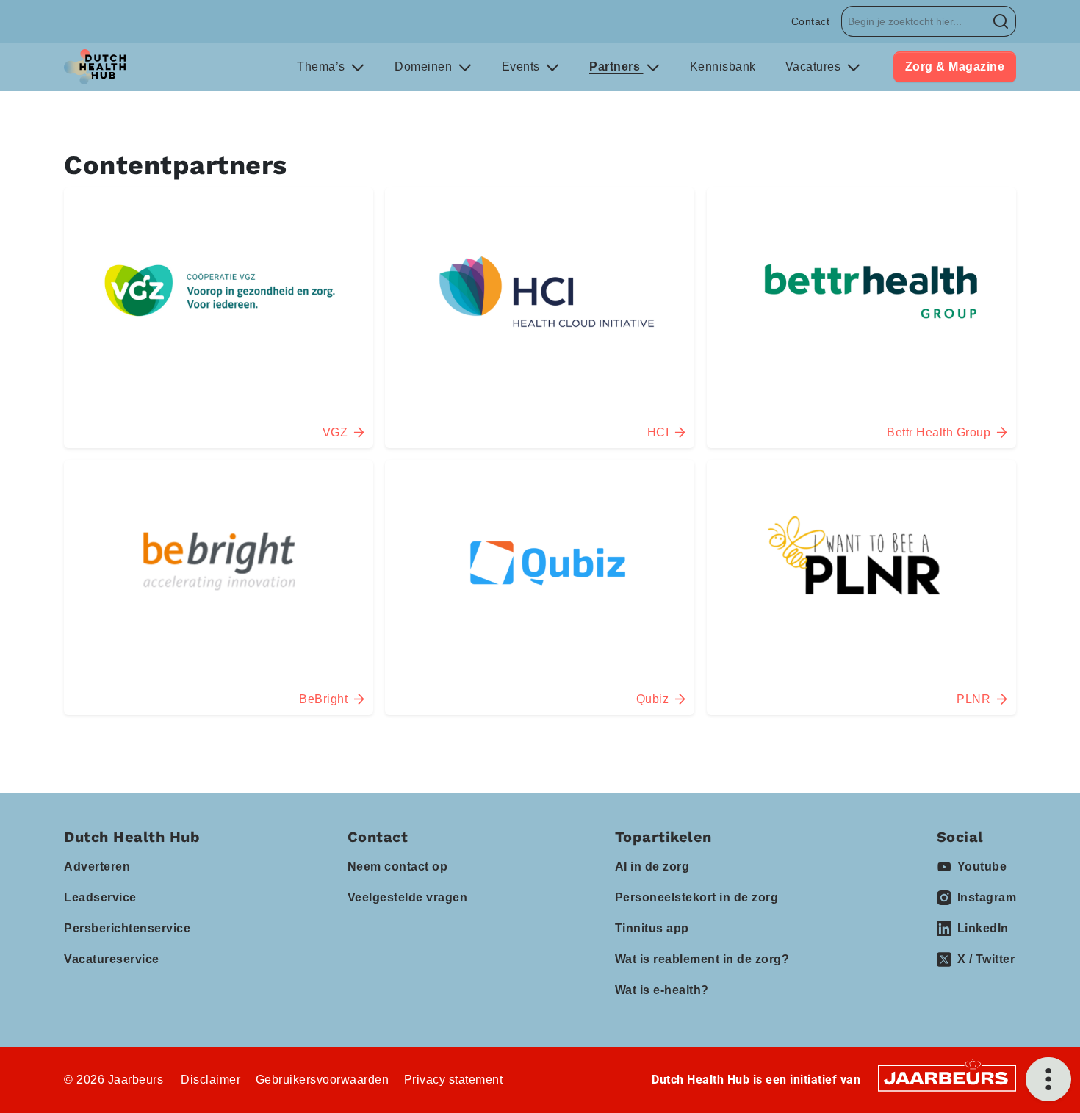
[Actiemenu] (1048, 1079)
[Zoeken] (1001, 21)
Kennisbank (723, 66)
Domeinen (425, 66)
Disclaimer (210, 1079)
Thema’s (322, 66)
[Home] (95, 66)
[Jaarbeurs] (947, 1077)
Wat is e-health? (662, 990)
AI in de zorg (652, 866)
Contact (810, 21)
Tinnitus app (652, 928)
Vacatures (814, 66)
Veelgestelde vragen (408, 897)
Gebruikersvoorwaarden (322, 1079)
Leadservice (100, 897)
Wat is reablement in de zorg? (702, 959)
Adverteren (97, 866)
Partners (616, 66)
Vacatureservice (111, 959)
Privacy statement (453, 1079)
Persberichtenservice (127, 928)
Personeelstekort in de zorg (697, 897)
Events (523, 66)
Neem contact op (398, 866)
